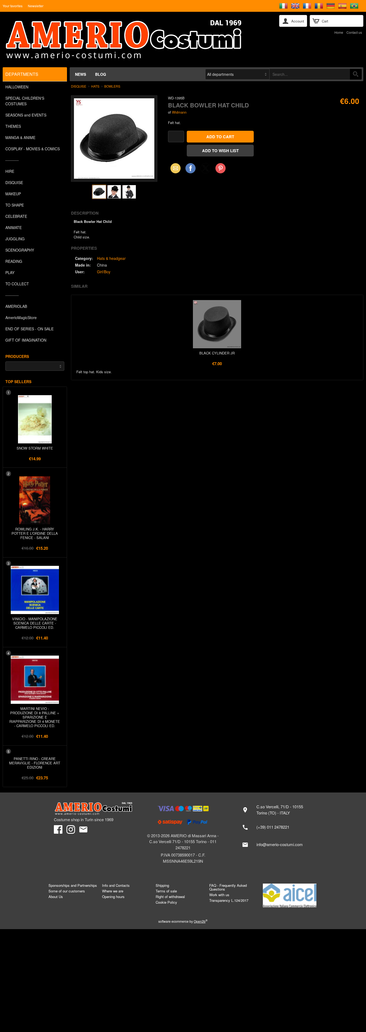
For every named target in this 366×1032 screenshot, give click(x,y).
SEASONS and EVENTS (25, 115)
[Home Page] (137, 39)
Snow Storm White (35, 448)
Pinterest (220, 168)
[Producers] (34, 366)
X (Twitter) (205, 170)
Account (297, 21)
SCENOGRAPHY (19, 250)
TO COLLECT (17, 283)
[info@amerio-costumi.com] (275, 844)
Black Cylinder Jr (217, 353)
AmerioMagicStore (21, 317)
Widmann (179, 112)
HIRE (9, 171)
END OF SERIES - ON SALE (29, 328)
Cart (325, 21)
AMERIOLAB (16, 306)
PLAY (9, 272)
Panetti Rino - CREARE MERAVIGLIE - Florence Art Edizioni (34, 763)
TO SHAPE (14, 205)
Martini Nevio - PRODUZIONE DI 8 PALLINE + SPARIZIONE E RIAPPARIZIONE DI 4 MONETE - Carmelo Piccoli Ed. (34, 717)
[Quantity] (176, 136)
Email (174, 168)
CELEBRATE (16, 216)
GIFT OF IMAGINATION (25, 340)
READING (13, 261)
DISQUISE (14, 182)
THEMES (13, 126)
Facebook (190, 168)
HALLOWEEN (16, 86)
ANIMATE (13, 227)
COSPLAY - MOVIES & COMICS (32, 148)
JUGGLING (15, 238)
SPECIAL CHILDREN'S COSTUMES (24, 100)
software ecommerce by (183, 921)
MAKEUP (13, 193)
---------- (12, 160)
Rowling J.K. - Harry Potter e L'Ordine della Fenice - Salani (35, 533)
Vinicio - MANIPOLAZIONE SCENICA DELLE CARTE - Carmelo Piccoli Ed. (34, 623)
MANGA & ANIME (20, 137)
